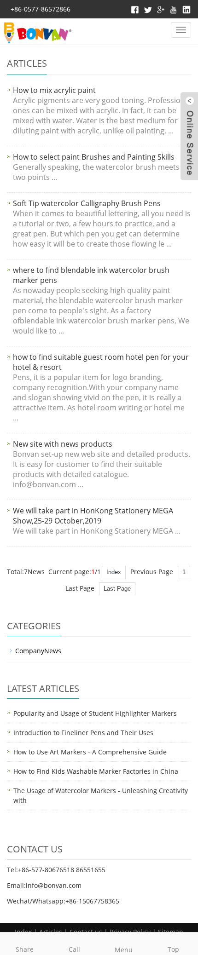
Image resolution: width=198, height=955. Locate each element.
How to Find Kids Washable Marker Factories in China (95, 771)
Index (113, 572)
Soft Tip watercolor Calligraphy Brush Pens (87, 203)
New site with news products (62, 444)
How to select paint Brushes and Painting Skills (94, 157)
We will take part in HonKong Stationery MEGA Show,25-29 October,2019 (93, 516)
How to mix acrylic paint (54, 90)
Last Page (117, 588)
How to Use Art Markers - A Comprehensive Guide (90, 752)
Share (25, 949)
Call (74, 949)
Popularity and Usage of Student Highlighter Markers (95, 713)
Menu (124, 949)
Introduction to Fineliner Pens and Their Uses (83, 732)
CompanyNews (38, 650)
